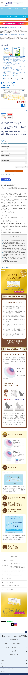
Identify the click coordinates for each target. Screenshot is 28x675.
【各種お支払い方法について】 (14, 647)
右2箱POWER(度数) (5, 146)
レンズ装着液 (16, 13)
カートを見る (24, 16)
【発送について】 (14, 640)
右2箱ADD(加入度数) (5, 151)
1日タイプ (3, 8)
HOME (1, 27)
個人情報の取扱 (4, 671)
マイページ (9, 16)
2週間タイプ (10, 8)
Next (25, 95)
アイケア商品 (24, 13)
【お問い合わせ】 (14, 655)
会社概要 (3, 663)
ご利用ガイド (4, 660)
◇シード (20, 27)
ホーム (2, 16)
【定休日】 (14, 651)
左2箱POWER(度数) (5, 155)
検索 (27, 19)
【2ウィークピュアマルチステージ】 (8, 28)
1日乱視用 (24, 8)
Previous (2, 95)
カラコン (2, 13)
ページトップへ (26, 632)
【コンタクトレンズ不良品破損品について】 (14, 643)
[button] (2, 64)
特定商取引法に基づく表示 (7, 669)
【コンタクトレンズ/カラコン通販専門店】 (14, 636)
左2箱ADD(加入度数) (5, 160)
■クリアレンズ (7, 27)
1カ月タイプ (17, 8)
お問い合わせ (16, 16)
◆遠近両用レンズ (13, 27)
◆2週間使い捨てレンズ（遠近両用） (17, 34)
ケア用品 (9, 13)
